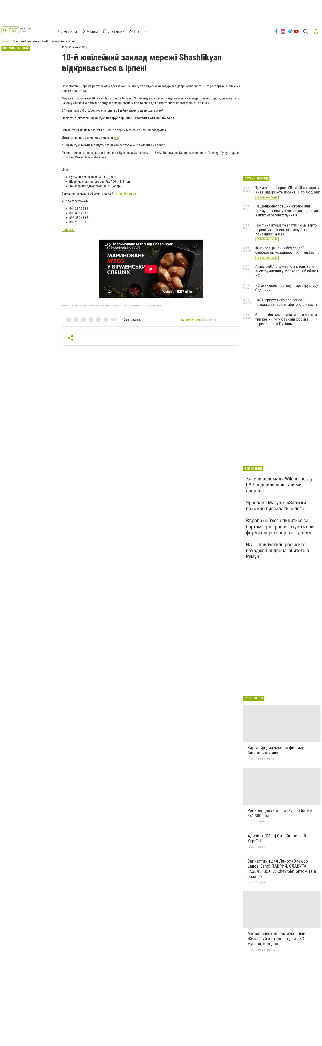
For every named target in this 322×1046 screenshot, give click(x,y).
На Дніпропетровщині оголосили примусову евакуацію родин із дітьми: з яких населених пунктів (287, 210)
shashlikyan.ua (126, 193)
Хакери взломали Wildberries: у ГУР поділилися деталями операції (279, 485)
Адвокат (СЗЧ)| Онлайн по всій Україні (276, 838)
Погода (140, 31)
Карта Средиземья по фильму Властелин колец (275, 750)
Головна (5, 41)
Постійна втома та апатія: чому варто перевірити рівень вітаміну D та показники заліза (286, 229)
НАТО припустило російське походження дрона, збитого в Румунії (286, 302)
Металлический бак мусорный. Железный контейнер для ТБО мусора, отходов (277, 938)
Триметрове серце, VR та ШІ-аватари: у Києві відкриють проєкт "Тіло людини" (287, 189)
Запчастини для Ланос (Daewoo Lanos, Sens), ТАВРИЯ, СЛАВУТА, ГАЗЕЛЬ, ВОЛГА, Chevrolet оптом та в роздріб (281, 868)
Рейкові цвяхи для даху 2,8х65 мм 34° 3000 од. (279, 813)
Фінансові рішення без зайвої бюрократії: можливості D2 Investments (287, 250)
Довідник (116, 31)
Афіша (92, 31)
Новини (70, 31)
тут (116, 138)
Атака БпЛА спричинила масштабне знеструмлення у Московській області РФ (287, 271)
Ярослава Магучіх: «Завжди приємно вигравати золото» (276, 505)
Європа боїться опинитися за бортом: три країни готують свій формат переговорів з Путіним (286, 319)
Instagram (68, 230)
